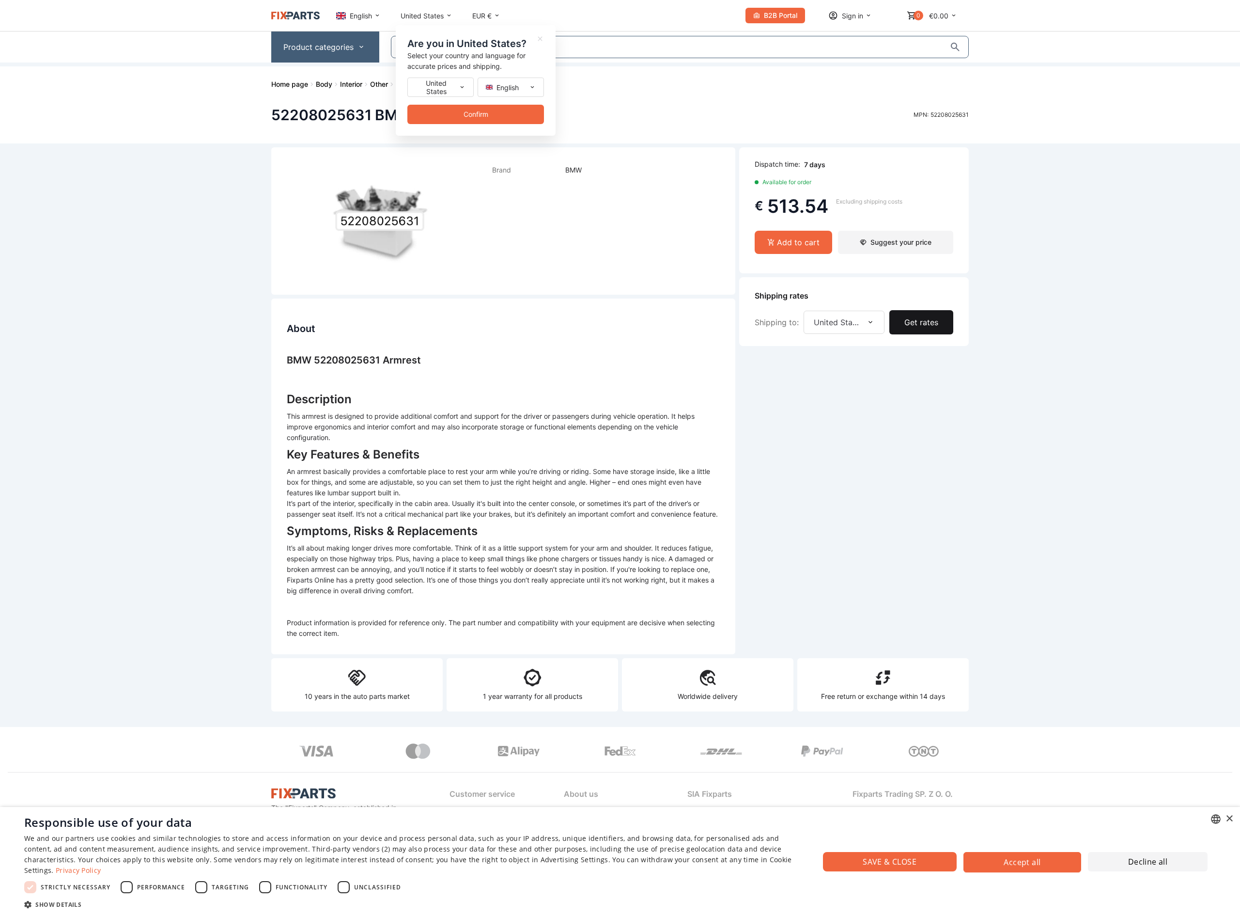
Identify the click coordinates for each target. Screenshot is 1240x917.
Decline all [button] (1147, 861)
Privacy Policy (78, 870)
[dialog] (620, 862)
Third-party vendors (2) (351, 849)
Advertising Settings (574, 859)
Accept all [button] (1022, 862)
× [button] (1229, 818)
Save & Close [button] (889, 861)
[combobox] (1216, 819)
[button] (410, 904)
